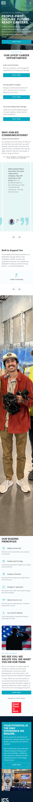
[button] (30, 3)
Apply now (16, 41)
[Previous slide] (14, 237)
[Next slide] (19, 237)
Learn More (16, 765)
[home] (3, 3)
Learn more (16, 692)
